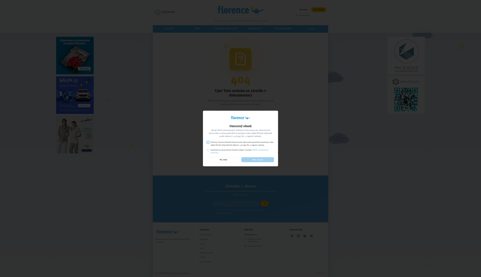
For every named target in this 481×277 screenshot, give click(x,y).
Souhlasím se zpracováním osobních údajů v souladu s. (239, 151)
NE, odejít (223, 160)
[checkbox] (208, 142)
